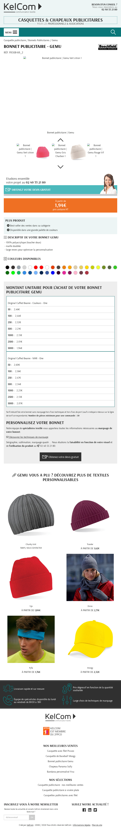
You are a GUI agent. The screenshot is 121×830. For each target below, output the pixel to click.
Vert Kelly (19, 273)
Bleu (30, 273)
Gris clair (24, 267)
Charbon (13, 267)
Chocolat (58, 267)
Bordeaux (81, 273)
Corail (53, 267)
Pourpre (70, 273)
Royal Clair (24, 273)
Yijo (31, 606)
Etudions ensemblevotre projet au (26, 180)
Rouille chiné (41, 267)
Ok (32, 817)
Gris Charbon (19, 267)
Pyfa (31, 668)
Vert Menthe (115, 267)
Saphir (47, 273)
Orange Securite (64, 267)
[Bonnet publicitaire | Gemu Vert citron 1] (60, 93)
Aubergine (58, 273)
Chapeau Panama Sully (60, 766)
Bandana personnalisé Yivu (60, 771)
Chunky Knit (31, 544)
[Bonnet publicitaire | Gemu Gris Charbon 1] (60, 152)
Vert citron (13, 273)
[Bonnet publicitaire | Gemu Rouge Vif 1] (95, 152)
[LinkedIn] (89, 810)
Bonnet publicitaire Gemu (60, 761)
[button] (60, 140)
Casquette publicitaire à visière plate (60, 790)
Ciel (36, 273)
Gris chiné (30, 267)
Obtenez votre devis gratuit (31, 190)
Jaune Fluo (98, 267)
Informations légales (81, 825)
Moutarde (92, 267)
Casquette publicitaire (15, 40)
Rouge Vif (36, 267)
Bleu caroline (53, 273)
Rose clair (75, 273)
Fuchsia (64, 273)
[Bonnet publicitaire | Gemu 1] (42, 152)
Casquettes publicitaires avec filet (61, 795)
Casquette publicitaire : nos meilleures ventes (60, 785)
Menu (8, 32)
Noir (7, 267)
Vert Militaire (109, 267)
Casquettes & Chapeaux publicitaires (60, 20)
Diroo (90, 606)
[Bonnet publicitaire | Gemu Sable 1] (78, 152)
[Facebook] (84, 810)
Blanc (47, 267)
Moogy (90, 668)
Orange (70, 267)
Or (87, 267)
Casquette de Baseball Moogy (60, 756)
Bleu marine (41, 273)
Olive (104, 267)
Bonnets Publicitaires (38, 40)
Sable (75, 267)
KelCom (30, 825)
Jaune (81, 267)
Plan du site (97, 825)
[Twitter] (95, 810)
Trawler (90, 544)
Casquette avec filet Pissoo (60, 751)
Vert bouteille (7, 273)
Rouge (87, 273)
